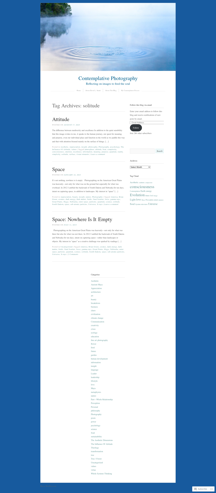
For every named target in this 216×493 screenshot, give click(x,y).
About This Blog (111, 90)
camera (141, 182)
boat (104, 149)
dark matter (81, 199)
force (107, 199)
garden (94, 355)
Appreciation (75, 147)
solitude (64, 154)
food (93, 347)
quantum (113, 151)
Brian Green (94, 246)
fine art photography (99, 340)
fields (89, 199)
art (92, 295)
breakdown (95, 303)
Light (133, 199)
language (94, 369)
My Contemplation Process (130, 90)
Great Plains (57, 201)
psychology (115, 147)
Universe (92, 204)
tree (92, 455)
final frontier (98, 199)
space (67, 204)
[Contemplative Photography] (108, 70)
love (138, 199)
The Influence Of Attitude (102, 444)
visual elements (82, 154)
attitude (98, 149)
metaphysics (96, 392)
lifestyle (94, 380)
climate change (97, 318)
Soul (132, 204)
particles (92, 201)
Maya (143, 200)
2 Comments (73, 254)
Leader (94, 373)
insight (84, 147)
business (94, 306)
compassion (148, 182)
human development (99, 358)
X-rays (100, 204)
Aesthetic (64, 147)
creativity (95, 325)
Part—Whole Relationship (102, 399)
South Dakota (57, 204)
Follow (136, 127)
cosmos (61, 199)
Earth (143, 190)
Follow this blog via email (141, 105)
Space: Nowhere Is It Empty (82, 219)
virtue (93, 469)
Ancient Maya (97, 284)
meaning (97, 151)
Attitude (60, 119)
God (151, 195)
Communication (97, 321)
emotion (68, 151)
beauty (75, 197)
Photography (104, 147)
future (147, 195)
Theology (95, 447)
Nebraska (74, 201)
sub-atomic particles (78, 204)
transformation (97, 451)
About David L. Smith (93, 90)
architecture (96, 291)
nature (88, 197)
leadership (95, 377)
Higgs (66, 201)
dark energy (70, 199)
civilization (95, 314)
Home (79, 90)
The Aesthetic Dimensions (102, 440)
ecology (94, 332)
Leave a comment (98, 154)
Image (156, 196)
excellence (77, 151)
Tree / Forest (96, 458)
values (74, 149)
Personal (94, 406)
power (93, 421)
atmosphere (89, 149)
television (144, 204)
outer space (83, 201)
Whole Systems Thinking (101, 473)
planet (156, 200)
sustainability (96, 436)
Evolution (137, 194)
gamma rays (115, 199)
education (95, 336)
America (114, 197)
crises (93, 329)
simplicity (56, 154)
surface (72, 154)
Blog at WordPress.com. (48, 486)
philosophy (92, 147)
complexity (111, 149)
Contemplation (135, 191)
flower (93, 343)
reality (120, 151)
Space (58, 169)
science (109, 201)
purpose (105, 151)
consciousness (58, 151)
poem (93, 418)
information (87, 151)
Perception (149, 200)
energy (149, 191)
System (137, 204)
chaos (93, 310)
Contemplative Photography (108, 78)
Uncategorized (66, 246)
